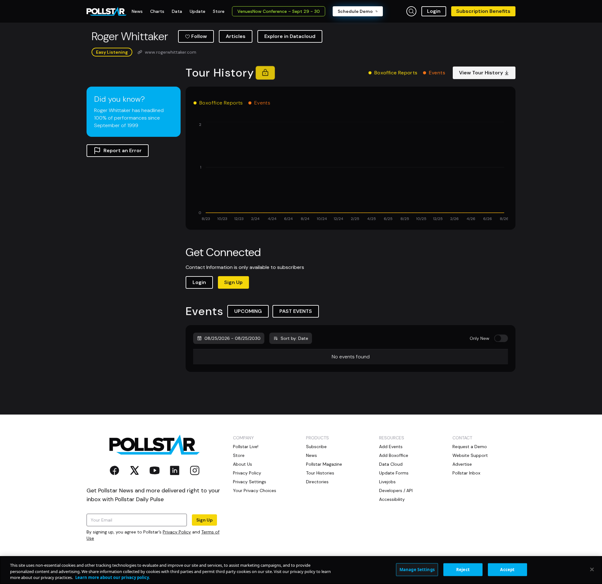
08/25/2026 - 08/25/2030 (232, 338)
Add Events (391, 446)
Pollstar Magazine (324, 464)
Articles (236, 36)
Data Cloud (391, 464)
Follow (199, 36)
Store (239, 455)
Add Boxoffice (393, 455)
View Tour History (481, 72)
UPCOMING (248, 311)
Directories (317, 482)
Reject (463, 569)
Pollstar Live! (245, 446)
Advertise (462, 464)
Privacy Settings (249, 482)
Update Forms (394, 473)
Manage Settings (417, 569)
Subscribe (316, 446)
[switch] (501, 338)
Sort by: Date (294, 338)
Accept (507, 569)
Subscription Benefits (483, 11)
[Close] (592, 569)
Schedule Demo (355, 11)
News (311, 455)
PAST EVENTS (295, 311)
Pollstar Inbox (466, 473)
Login (434, 11)
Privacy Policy (177, 532)
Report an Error (122, 150)
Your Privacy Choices (254, 490)
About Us (242, 464)
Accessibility (392, 499)
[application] (350, 172)
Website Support (470, 455)
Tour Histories (320, 473)
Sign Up (233, 282)
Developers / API (396, 490)
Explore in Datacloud (289, 36)
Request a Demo (469, 446)
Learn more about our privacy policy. (112, 577)
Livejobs (387, 482)
